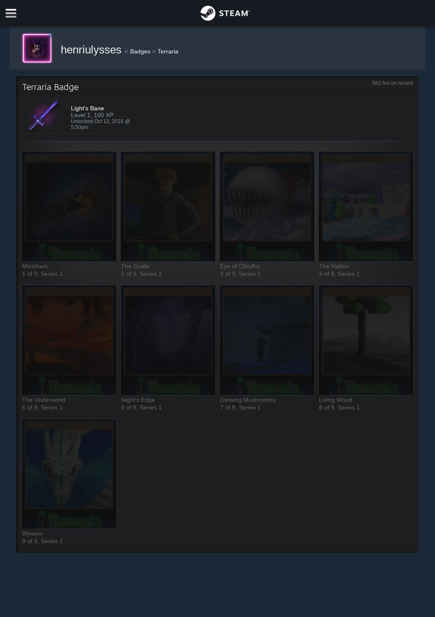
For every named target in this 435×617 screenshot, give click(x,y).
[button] (69, 206)
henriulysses (92, 49)
